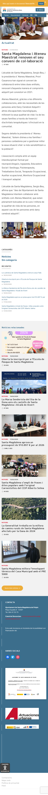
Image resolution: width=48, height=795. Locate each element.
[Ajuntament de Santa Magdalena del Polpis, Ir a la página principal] (12, 10)
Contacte (25, 15)
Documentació (15, 15)
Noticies (5, 50)
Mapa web (6, 780)
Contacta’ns (7, 778)
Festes (6, 15)
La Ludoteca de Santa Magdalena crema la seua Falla (21, 273)
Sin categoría (9, 260)
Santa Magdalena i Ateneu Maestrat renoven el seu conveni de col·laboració (24, 57)
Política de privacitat (10, 783)
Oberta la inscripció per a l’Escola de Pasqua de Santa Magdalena (22, 280)
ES (31, 15)
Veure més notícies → (12, 588)
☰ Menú (40, 10)
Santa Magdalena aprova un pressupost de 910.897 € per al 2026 (23, 298)
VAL (36, 15)
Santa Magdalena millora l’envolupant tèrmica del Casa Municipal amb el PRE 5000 (24, 571)
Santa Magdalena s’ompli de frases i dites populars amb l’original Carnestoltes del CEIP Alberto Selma (23, 307)
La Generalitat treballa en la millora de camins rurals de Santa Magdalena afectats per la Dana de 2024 (23, 528)
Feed (4, 786)
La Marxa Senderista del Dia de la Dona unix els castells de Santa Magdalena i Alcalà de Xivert (23, 289)
